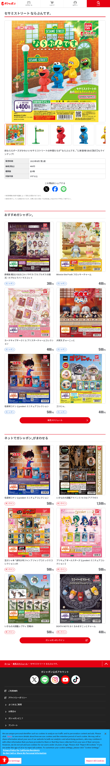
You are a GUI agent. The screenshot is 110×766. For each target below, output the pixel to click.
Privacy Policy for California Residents (21, 750)
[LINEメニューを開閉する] (44, 679)
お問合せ (12, 711)
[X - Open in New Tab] (46, 189)
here (9, 736)
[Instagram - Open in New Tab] (55, 679)
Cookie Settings (12, 760)
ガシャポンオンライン (55, 640)
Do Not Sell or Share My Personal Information (24, 753)
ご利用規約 (13, 690)
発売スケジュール (55, 420)
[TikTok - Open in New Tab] (75, 679)
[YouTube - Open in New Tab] (65, 679)
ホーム (7, 663)
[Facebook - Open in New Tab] (55, 189)
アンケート (13, 725)
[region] (55, 747)
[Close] (105, 734)
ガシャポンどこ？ (15, 718)
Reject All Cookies (95, 760)
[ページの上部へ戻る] (106, 663)
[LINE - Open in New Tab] (63, 189)
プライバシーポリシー (17, 697)
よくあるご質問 (15, 704)
